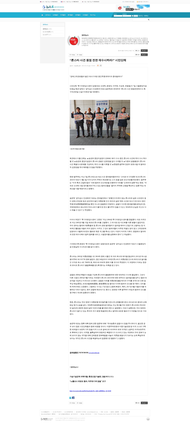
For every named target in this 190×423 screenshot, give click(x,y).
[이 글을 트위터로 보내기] (70, 398)
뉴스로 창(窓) (47, 32)
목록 (138, 54)
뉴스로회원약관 (68, 412)
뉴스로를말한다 (45, 412)
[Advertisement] (52, 50)
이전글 (73, 54)
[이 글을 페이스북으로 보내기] (73, 398)
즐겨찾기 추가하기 (143, 1)
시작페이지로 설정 (129, 1)
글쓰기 (145, 50)
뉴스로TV (45, 34)
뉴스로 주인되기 (57, 412)
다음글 (80, 54)
